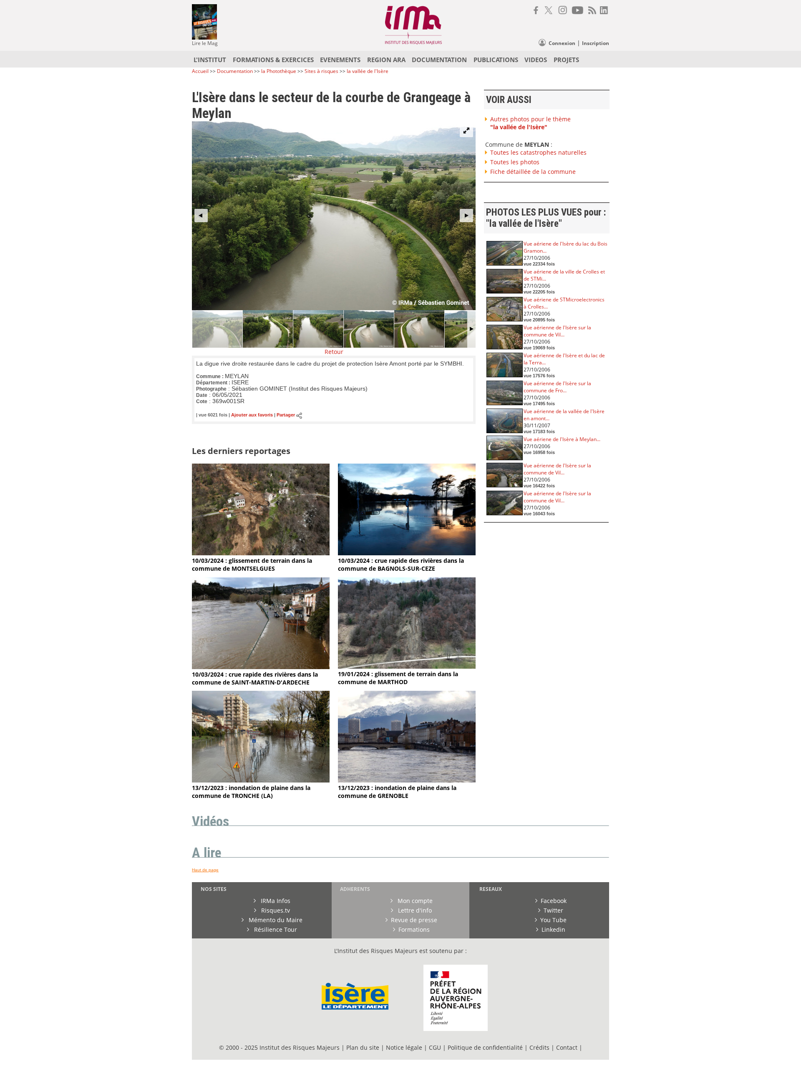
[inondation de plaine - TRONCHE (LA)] (261, 780)
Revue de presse (414, 920)
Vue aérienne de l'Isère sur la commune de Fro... (557, 387)
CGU (435, 1047)
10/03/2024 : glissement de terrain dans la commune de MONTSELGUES (252, 564)
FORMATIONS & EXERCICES (273, 59)
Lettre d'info (414, 910)
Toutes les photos (514, 162)
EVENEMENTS (340, 59)
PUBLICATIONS (496, 59)
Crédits (539, 1047)
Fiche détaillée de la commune (533, 172)
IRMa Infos (274, 901)
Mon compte (414, 901)
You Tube (553, 920)
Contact (567, 1047)
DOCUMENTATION (439, 59)
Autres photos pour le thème (530, 123)
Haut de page (205, 870)
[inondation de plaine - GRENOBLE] (407, 780)
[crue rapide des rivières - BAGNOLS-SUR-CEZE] (407, 553)
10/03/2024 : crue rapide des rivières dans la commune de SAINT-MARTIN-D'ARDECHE (255, 678)
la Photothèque (279, 71)
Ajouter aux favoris (252, 415)
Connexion (562, 43)
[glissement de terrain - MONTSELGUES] (261, 553)
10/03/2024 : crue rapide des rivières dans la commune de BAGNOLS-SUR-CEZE (401, 564)
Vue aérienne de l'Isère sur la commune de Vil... (557, 331)
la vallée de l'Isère (367, 71)
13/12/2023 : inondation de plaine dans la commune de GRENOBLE (397, 792)
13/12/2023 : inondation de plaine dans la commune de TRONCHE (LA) (251, 792)
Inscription (595, 43)
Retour (334, 352)
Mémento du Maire (274, 920)
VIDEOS (535, 59)
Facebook (554, 901)
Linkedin (553, 929)
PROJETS (566, 59)
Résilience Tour (274, 929)
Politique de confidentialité (485, 1047)
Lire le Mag (205, 43)
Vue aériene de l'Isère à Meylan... (562, 439)
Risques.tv (274, 910)
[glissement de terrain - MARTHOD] (407, 666)
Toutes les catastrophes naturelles (538, 152)
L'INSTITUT (210, 59)
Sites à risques (321, 71)
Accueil (200, 71)
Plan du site (362, 1047)
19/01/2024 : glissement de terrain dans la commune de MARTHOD (398, 678)
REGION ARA (386, 59)
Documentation (235, 71)
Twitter (553, 910)
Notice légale (404, 1047)
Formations (414, 929)
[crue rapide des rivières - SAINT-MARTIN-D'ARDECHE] (261, 667)
